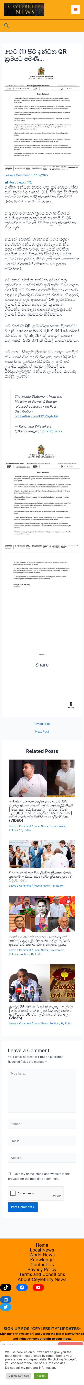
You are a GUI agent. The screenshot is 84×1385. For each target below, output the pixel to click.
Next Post (42, 731)
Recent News (42, 885)
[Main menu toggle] (75, 9)
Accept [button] (41, 1375)
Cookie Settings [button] (19, 1375)
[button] (6, 25)
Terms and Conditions (42, 1274)
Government (57, 950)
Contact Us (42, 1264)
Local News (41, 826)
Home (42, 1245)
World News (42, 1254)
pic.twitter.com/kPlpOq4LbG (37, 416)
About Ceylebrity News (42, 1279)
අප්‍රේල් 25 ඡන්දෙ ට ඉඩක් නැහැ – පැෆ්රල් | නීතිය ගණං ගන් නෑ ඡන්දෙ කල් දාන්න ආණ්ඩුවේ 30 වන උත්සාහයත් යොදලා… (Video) (41, 1012)
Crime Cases (57, 826)
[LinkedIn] (5, 1299)
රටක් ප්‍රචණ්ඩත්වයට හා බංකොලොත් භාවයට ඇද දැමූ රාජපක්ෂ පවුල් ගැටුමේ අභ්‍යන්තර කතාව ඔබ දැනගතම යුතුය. (39, 940)
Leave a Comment (17, 175)
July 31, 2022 (52, 431)
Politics (13, 830)
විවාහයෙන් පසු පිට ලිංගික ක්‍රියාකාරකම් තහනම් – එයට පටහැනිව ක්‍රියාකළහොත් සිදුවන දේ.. (40, 876)
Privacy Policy (42, 1269)
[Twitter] (5, 1307)
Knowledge (42, 1259)
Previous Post (42, 723)
